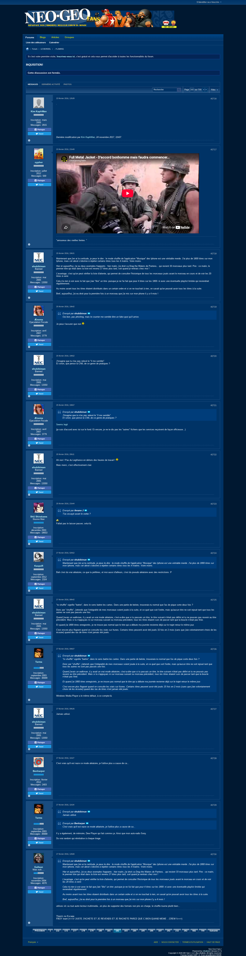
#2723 (214, 504)
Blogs (43, 37)
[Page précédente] (203, 89)
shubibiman (39, 266)
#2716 (214, 99)
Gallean (38, 867)
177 (74, 931)
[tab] (33, 84)
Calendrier (54, 42)
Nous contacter (170, 942)
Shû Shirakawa (38, 516)
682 (194, 931)
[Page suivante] (206, 89)
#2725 (214, 600)
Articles (55, 37)
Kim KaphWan (39, 111)
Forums (29, 37)
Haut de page (213, 942)
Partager (41, 130)
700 (202, 931)
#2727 (214, 709)
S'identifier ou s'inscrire (208, 2)
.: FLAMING (59, 49)
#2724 (214, 553)
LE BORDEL (46, 49)
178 (83, 931)
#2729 (214, 805)
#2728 (214, 758)
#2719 (214, 307)
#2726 (214, 649)
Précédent (40, 931)
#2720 (214, 356)
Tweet (40, 133)
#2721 (214, 405)
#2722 (214, 454)
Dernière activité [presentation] (51, 84)
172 (66, 931)
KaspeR (38, 565)
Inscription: (36, 120)
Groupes (69, 37)
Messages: (36, 125)
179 (92, 931)
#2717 (214, 149)
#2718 (214, 253)
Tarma (38, 661)
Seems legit (62, 424)
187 (160, 931)
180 (100, 931)
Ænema (38, 319)
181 (109, 931)
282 (185, 931)
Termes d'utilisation (192, 942)
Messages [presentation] (33, 84)
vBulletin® (207, 951)
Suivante (214, 931)
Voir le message (89, 313)
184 (134, 931)
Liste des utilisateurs (36, 42)
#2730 (214, 854)
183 (126, 931)
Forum (34, 49)
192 (168, 931)
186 (151, 931)
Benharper (39, 771)
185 (143, 931)
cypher (39, 162)
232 (177, 931)
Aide (156, 942)
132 (57, 931)
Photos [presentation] (67, 84)
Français (32, 942)
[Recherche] (179, 90)
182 (117, 931)
